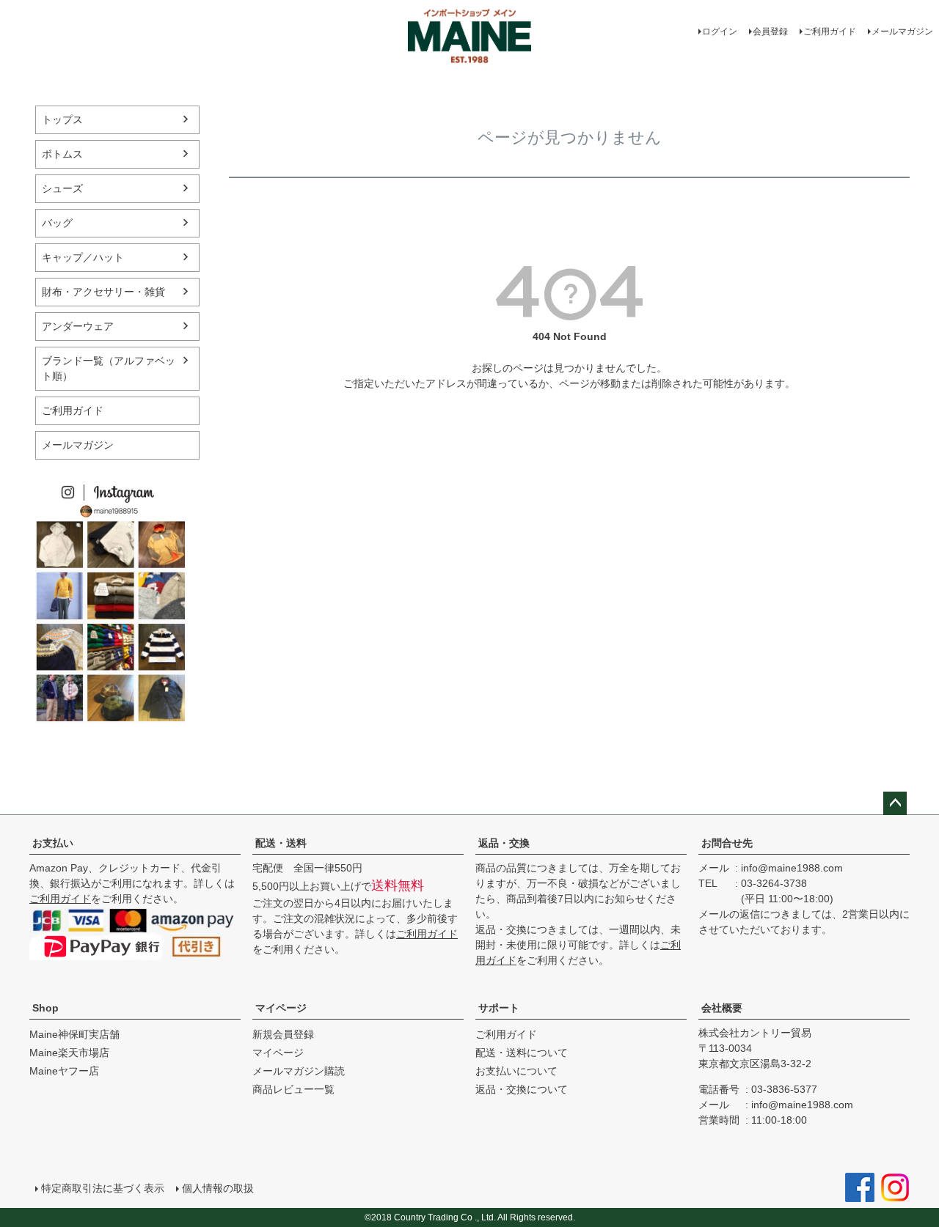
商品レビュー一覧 (293, 1089)
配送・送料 (281, 843)
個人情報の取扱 (218, 1188)
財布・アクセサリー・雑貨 (103, 292)
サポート (498, 1008)
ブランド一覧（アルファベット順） (108, 368)
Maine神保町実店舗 (74, 1034)
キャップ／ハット (83, 257)
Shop (45, 1008)
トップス (62, 119)
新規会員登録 (283, 1034)
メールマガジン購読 (298, 1071)
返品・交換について (521, 1089)
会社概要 (721, 1008)
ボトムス (62, 154)
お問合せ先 (727, 843)
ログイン (719, 31)
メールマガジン (902, 31)
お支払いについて (516, 1071)
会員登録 (770, 31)
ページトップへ (895, 803)
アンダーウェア (78, 326)
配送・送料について (521, 1052)
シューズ (62, 188)
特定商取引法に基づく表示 (102, 1188)
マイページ (281, 1008)
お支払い (52, 843)
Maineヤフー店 (64, 1071)
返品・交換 (504, 843)
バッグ (57, 223)
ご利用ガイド (829, 31)
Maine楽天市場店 (69, 1052)
